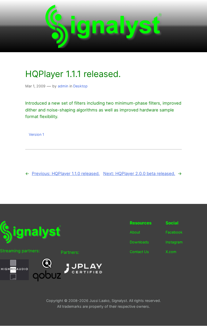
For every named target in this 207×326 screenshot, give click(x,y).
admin (63, 86)
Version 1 (36, 134)
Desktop (80, 86)
